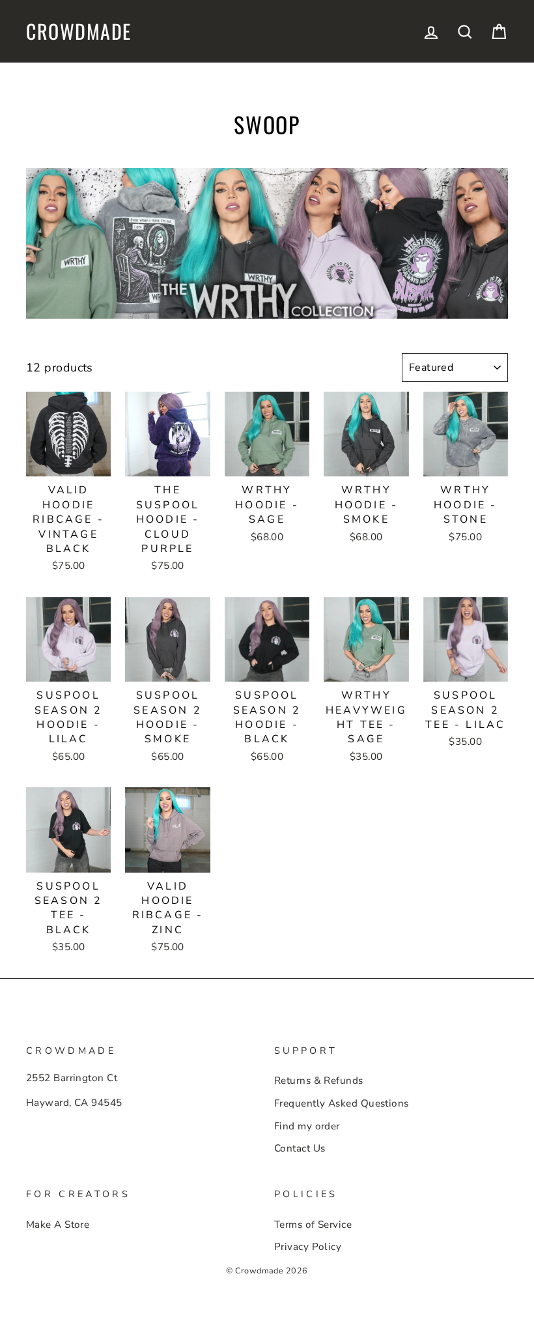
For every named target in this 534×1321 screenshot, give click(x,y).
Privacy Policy (307, 1246)
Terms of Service (313, 1224)
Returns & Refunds (318, 1080)
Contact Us (300, 1148)
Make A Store (57, 1224)
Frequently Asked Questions (341, 1103)
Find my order (307, 1126)
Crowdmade (79, 31)
